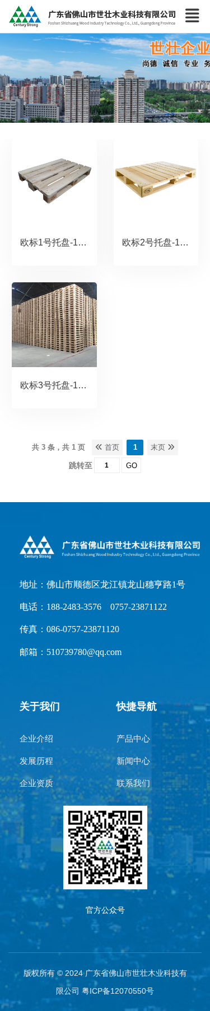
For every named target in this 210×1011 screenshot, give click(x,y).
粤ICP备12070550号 (118, 990)
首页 (110, 447)
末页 (159, 447)
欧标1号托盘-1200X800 (67, 242)
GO (131, 465)
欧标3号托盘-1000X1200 (69, 385)
